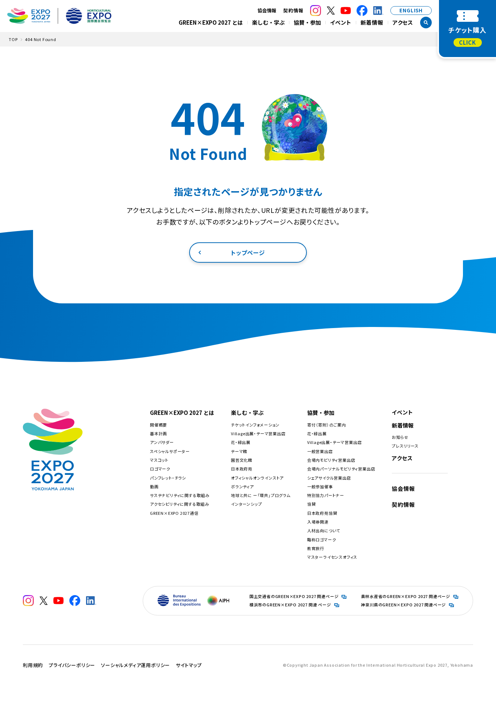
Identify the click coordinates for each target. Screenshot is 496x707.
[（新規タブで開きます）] (315, 10)
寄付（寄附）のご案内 (326, 425)
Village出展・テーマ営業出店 (258, 433)
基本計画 (158, 433)
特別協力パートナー (325, 495)
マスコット (159, 460)
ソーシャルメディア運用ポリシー (135, 665)
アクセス (403, 22)
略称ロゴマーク (321, 539)
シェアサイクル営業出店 (329, 478)
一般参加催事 (320, 486)
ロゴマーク (160, 469)
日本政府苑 (241, 469)
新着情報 (372, 22)
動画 (154, 486)
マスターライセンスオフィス (332, 557)
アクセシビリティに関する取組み (179, 504)
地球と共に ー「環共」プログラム (260, 495)
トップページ (248, 252)
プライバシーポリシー (72, 665)
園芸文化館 (241, 460)
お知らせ (400, 437)
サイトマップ (189, 665)
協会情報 (403, 488)
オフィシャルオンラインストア (257, 478)
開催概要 (158, 425)
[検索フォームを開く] (426, 22)
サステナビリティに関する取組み (180, 495)
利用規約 (33, 665)
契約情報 (293, 10)
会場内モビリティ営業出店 (331, 460)
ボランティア (242, 486)
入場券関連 (318, 522)
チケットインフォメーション (255, 425)
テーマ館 (239, 451)
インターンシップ (246, 504)
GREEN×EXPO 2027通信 (174, 513)
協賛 (311, 504)
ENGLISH (411, 10)
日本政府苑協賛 (322, 513)
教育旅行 (315, 548)
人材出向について (323, 530)
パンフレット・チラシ (168, 478)
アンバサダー (162, 442)
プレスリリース (405, 446)
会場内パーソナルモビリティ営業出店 (341, 469)
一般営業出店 (320, 451)
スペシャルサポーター (170, 451)
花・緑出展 (241, 442)
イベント (340, 22)
